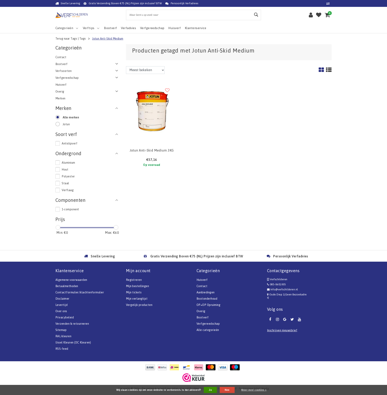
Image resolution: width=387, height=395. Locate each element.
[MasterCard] (212, 367)
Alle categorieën (208, 330)
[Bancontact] (187, 367)
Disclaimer (62, 298)
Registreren (134, 279)
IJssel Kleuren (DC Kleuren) (73, 342)
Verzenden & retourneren (72, 323)
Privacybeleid (64, 317)
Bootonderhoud (207, 298)
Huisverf (202, 279)
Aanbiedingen (206, 292)
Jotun (66, 124)
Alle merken (71, 117)
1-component (70, 209)
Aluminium (68, 162)
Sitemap (61, 330)
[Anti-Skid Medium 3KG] (151, 110)
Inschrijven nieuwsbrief (282, 330)
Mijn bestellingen (137, 286)
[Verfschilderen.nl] (71, 15)
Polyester (68, 176)
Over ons (61, 311)
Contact (202, 286)
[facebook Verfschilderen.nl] (270, 319)
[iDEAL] (175, 367)
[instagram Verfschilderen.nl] (277, 319)
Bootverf (203, 317)
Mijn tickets (134, 292)
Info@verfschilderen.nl (284, 289)
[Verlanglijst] (318, 15)
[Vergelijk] (329, 3)
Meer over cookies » (253, 390)
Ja (210, 390)
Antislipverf (69, 143)
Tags (82, 38)
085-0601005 (277, 284)
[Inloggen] (311, 15)
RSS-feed (61, 348)
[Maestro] (236, 367)
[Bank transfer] (151, 367)
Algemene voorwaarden (71, 279)
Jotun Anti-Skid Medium (107, 38)
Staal (65, 183)
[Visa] (224, 367)
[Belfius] (163, 367)
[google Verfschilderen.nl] (285, 319)
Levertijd (61, 305)
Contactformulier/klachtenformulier (79, 292)
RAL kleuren (63, 336)
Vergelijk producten (139, 305)
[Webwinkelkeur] (193, 377)
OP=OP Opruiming (208, 305)
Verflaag (68, 190)
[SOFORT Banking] (200, 367)
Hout (65, 169)
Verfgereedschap (208, 323)
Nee (227, 390)
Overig (201, 311)
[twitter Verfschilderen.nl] (292, 319)
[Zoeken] (256, 15)
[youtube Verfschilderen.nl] (299, 319)
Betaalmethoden (66, 286)
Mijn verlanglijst (137, 298)
